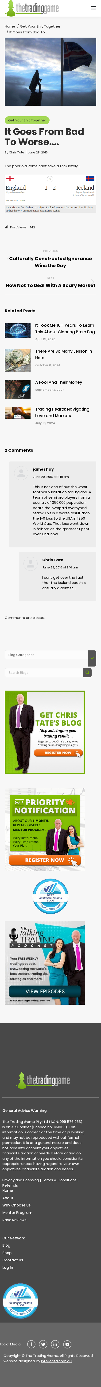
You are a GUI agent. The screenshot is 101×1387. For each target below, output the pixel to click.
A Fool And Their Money (58, 382)
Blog (6, 1245)
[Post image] (18, 330)
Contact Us (12, 1260)
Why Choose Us (16, 1205)
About (7, 1197)
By (14, 152)
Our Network (13, 1238)
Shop (7, 1252)
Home (7, 1190)
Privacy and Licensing (20, 1180)
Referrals (10, 1185)
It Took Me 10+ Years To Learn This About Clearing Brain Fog (65, 329)
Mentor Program (17, 1212)
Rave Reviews (14, 1219)
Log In (7, 1267)
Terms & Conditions (59, 1180)
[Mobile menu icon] (93, 8)
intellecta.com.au (56, 1361)
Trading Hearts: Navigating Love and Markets (62, 412)
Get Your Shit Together (27, 120)
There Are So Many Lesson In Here (63, 354)
